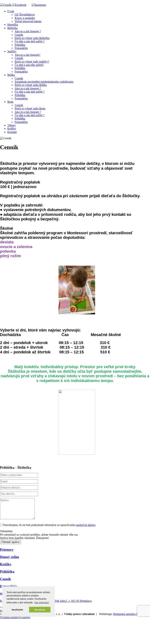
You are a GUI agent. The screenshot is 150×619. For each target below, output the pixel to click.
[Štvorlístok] (5, 4)
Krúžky (11, 128)
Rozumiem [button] (40, 610)
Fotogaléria (21, 48)
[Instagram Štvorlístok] (39, 4)
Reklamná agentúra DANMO (130, 614)
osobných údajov (86, 525)
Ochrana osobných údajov (15, 617)
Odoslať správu (10, 541)
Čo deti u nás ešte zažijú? (29, 64)
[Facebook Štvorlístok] (19, 4)
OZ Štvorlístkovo (25, 14)
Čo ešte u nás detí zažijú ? (29, 41)
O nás (10, 11)
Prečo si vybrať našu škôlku (31, 84)
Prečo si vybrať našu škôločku (32, 38)
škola (10, 101)
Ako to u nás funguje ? (28, 31)
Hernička (12, 24)
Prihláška (20, 44)
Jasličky (11, 51)
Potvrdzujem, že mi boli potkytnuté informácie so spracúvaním (49, 525)
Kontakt (12, 132)
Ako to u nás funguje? (27, 54)
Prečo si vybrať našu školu (30, 108)
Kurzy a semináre (25, 18)
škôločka (12, 28)
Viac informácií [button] (41, 602)
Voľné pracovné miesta (28, 21)
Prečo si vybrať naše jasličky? (32, 61)
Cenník (19, 34)
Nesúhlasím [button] (17, 610)
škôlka (11, 74)
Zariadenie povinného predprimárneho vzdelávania (44, 81)
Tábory (11, 125)
